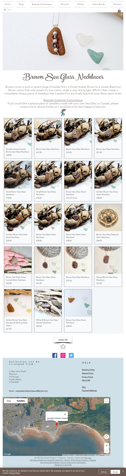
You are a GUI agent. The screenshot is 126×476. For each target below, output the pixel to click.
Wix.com (88, 458)
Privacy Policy (14, 473)
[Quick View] (18, 132)
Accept (115, 472)
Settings (104, 472)
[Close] (123, 472)
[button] (119, 11)
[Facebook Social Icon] (54, 355)
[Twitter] (71, 355)
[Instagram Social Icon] (63, 355)
